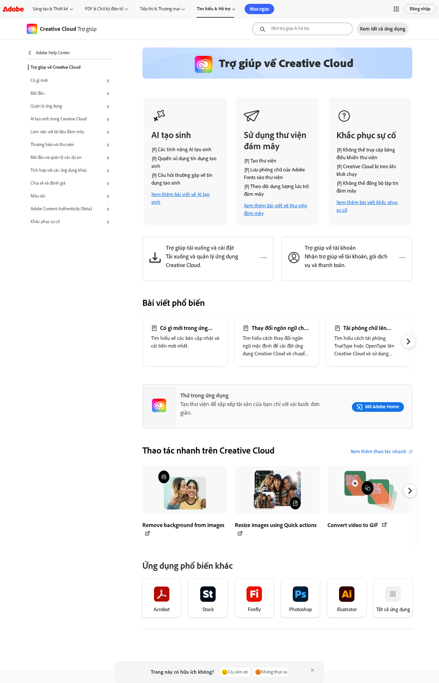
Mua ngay (259, 9)
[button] (396, 9)
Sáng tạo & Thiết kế (50, 9)
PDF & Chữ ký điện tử (104, 9)
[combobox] (302, 28)
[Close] (312, 670)
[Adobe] (13, 9)
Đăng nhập (420, 9)
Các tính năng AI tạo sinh (184, 149)
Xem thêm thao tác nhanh (379, 451)
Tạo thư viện (263, 161)
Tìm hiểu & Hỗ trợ (213, 9)
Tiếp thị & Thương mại (160, 9)
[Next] (408, 341)
